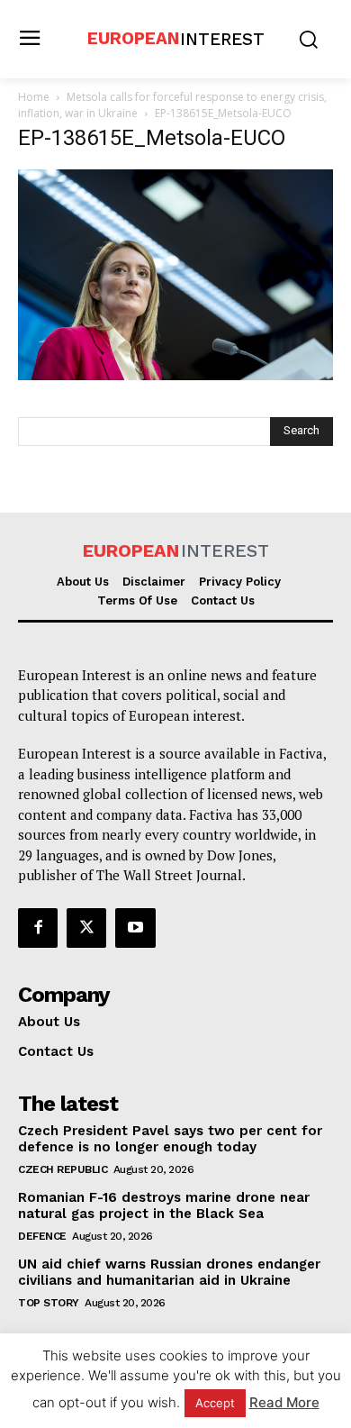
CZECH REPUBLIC (62, 1169)
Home (34, 97)
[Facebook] (38, 928)
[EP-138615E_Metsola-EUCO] (175, 375)
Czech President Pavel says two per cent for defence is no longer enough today (170, 1139)
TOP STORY (48, 1302)
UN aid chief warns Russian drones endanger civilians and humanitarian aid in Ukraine (169, 1272)
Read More (284, 1402)
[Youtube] (135, 928)
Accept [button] (215, 1403)
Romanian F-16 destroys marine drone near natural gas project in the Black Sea (164, 1205)
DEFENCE (42, 1236)
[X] (86, 928)
